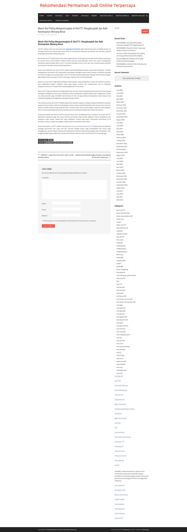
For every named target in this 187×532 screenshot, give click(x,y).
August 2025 (120, 120)
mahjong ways (121, 249)
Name (44, 204)
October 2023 (120, 182)
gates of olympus (120, 418)
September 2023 (121, 185)
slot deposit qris (120, 490)
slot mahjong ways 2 (123, 335)
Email (44, 210)
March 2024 (120, 170)
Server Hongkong (122, 269)
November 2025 (121, 111)
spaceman (119, 358)
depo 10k (118, 381)
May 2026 (119, 96)
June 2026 (119, 93)
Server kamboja (122, 16)
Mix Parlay (119, 255)
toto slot (119, 367)
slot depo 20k (120, 311)
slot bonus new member (124, 299)
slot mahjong (121, 332)
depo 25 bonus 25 (122, 228)
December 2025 (121, 108)
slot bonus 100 (121, 296)
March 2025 (120, 134)
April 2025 (119, 132)
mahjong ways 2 (45, 20)
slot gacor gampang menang (124, 409)
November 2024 (121, 146)
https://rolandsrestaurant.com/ (82, 126)
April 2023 (119, 200)
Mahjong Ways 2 (106, 16)
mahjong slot (121, 246)
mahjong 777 (119, 446)
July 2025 (119, 123)
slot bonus (120, 293)
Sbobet (94, 16)
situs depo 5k (120, 272)
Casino (49, 16)
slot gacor (119, 323)
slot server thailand (121, 385)
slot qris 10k (120, 340)
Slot (67, 16)
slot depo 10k (120, 308)
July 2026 (119, 90)
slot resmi (119, 344)
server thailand (120, 513)
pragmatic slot (120, 400)
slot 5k (117, 465)
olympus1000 (120, 261)
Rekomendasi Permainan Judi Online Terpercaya (87, 5)
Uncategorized (121, 370)
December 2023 (121, 176)
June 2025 (119, 126)
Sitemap (75, 16)
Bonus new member (121, 495)
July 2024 (119, 158)
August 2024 (120, 155)
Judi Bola (59, 16)
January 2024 (120, 173)
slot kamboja (120, 329)
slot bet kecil (120, 290)
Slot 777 (119, 284)
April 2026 (119, 99)
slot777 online (67, 142)
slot (116, 428)
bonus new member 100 (124, 216)
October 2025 (120, 114)
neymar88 (119, 257)
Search (117, 28)
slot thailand (120, 349)
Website (44, 216)
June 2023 (119, 194)
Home (41, 16)
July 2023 (119, 191)
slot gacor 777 (119, 442)
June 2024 (119, 161)
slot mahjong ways (121, 390)
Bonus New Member (123, 213)
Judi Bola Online (121, 234)
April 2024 (119, 167)
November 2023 (121, 179)
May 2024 (119, 164)
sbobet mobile (119, 499)
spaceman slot (121, 361)
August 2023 (120, 188)
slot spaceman (119, 432)
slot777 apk (120, 355)
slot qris (119, 338)
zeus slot (119, 373)
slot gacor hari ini (122, 326)
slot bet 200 (120, 287)
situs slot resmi (120, 451)
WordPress (126, 529)
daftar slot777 (121, 225)
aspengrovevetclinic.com (75, 49)
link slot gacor (119, 504)
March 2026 (120, 102)
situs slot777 (50, 142)
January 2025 (120, 140)
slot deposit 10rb (122, 320)
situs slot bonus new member (126, 275)
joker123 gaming (62, 20)
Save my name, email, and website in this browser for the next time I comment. (69, 221)
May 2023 (119, 197)
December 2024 (121, 143)
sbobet (118, 263)
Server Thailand (138, 16)
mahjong (119, 243)
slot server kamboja (123, 346)
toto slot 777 (119, 395)
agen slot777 (120, 210)
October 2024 (120, 149)
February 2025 (121, 138)
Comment (46, 178)
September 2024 (121, 152)
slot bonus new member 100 (125, 302)
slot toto (118, 423)
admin (55, 35)
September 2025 (121, 117)
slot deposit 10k (121, 317)
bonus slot (120, 219)
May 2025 (119, 129)
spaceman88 (120, 364)
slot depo (119, 305)
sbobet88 (119, 266)
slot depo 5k (120, 314)
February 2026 (121, 105)
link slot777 (120, 237)
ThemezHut (145, 529)
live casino (119, 240)
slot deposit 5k (120, 509)
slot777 (58, 142)
